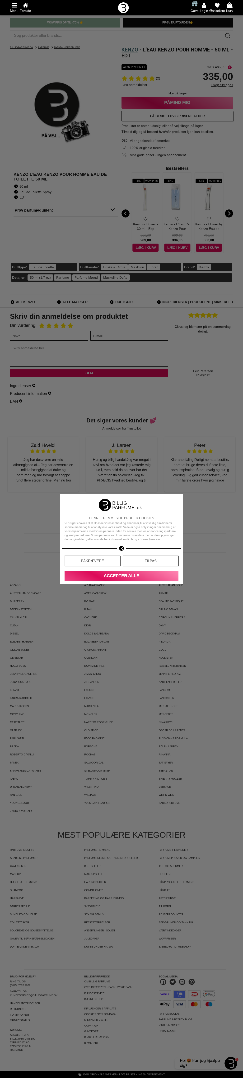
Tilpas (151, 561)
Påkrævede (92, 561)
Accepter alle (121, 575)
